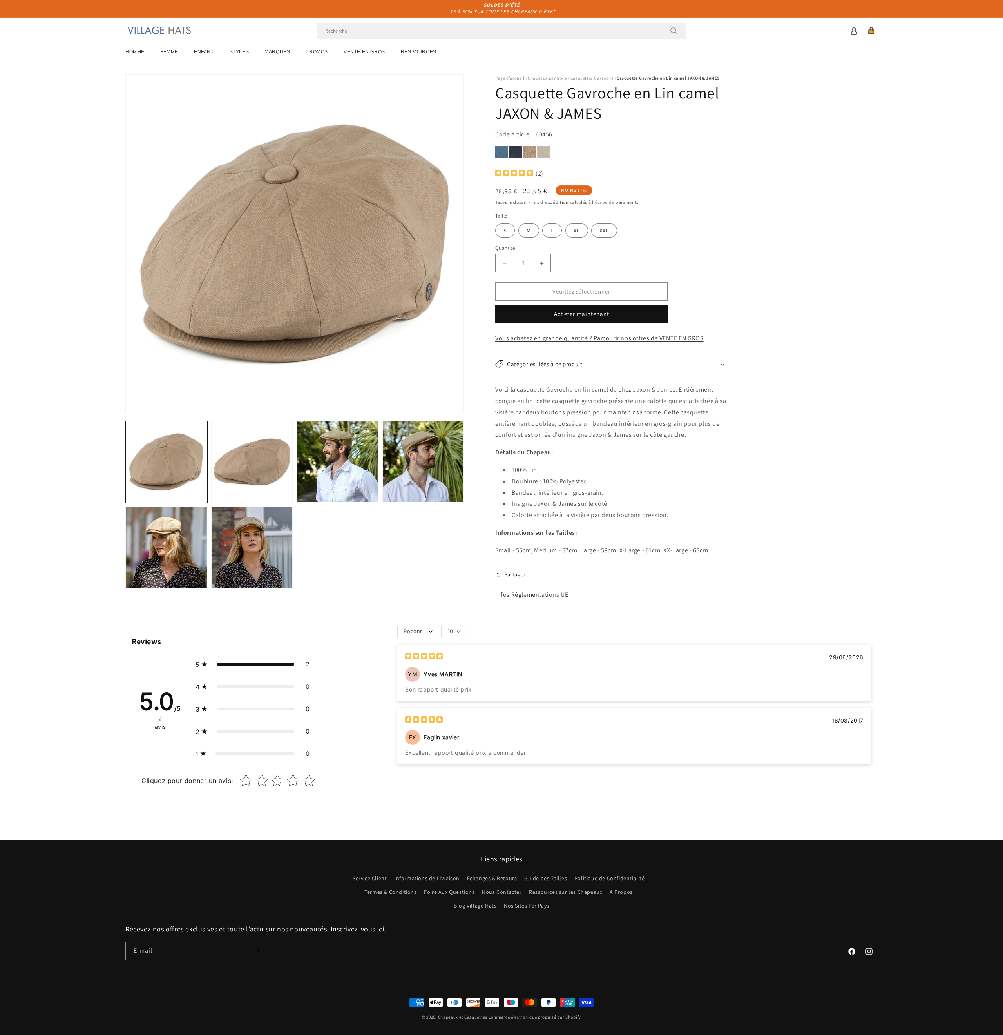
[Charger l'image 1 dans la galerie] (166, 462)
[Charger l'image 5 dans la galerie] (166, 547)
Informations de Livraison (427, 878)
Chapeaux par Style (547, 78)
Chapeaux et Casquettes (462, 1017)
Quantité (505, 248)
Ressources (418, 51)
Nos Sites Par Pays (526, 905)
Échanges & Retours (492, 878)
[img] (514, 174)
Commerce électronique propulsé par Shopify (535, 1017)
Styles (239, 51)
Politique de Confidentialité (609, 878)
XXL (604, 230)
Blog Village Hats (475, 905)
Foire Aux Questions (449, 891)
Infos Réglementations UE (531, 594)
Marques (277, 51)
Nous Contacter (501, 891)
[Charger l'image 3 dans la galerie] (337, 462)
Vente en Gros (364, 51)
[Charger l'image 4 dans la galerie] (423, 462)
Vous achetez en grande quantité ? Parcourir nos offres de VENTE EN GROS (599, 338)
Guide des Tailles (545, 878)
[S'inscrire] (257, 951)
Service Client (370, 878)
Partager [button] (515, 574)
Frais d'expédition (549, 202)
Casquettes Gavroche (591, 78)
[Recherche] (673, 30)
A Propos (621, 891)
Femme (169, 51)
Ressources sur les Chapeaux (565, 891)
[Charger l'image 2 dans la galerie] (252, 462)
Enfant (204, 51)
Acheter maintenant (581, 314)
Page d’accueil (509, 78)
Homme (135, 51)
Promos (317, 51)
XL (577, 230)
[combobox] (501, 31)
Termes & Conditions (390, 891)
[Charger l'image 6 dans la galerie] (252, 547)
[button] (871, 30)
